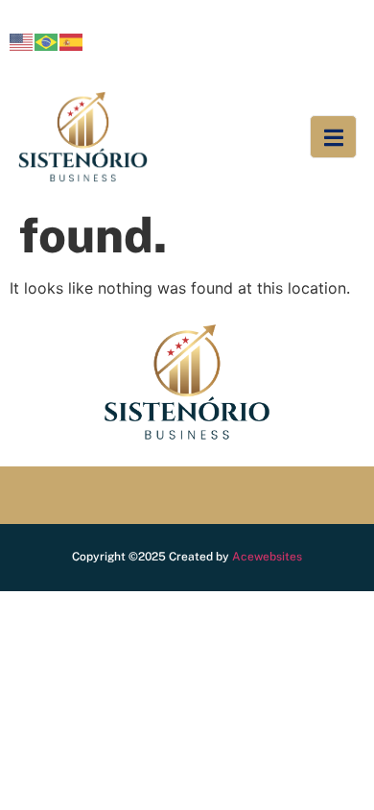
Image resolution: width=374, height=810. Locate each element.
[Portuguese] (47, 40)
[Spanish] (71, 40)
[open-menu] (333, 137)
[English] (22, 40)
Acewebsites (267, 556)
